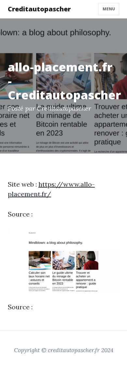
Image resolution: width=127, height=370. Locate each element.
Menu (109, 9)
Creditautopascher (39, 9)
